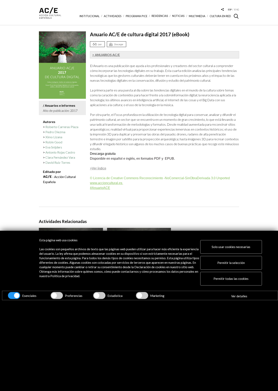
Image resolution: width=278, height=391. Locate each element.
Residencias (160, 16)
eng (236, 9)
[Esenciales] (14, 295)
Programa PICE (136, 16)
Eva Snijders (53, 147)
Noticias (178, 16)
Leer (100, 44)
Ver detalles (239, 296)
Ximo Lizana (53, 137)
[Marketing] (142, 295)
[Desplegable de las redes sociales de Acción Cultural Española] (222, 9)
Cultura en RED (220, 16)
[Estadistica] (99, 295)
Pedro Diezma (55, 132)
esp (230, 9)
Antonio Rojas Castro (60, 152)
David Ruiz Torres (57, 162)
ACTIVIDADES (112, 16)
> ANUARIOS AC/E (106, 55)
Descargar (118, 44)
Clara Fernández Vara (60, 157)
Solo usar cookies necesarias (231, 247)
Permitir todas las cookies (230, 278)
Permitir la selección (231, 263)
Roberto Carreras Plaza (61, 127)
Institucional (89, 16)
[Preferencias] (57, 295)
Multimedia (197, 16)
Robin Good (53, 142)
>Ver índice (98, 168)
